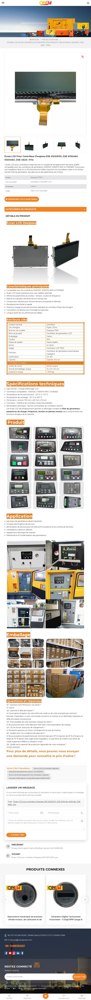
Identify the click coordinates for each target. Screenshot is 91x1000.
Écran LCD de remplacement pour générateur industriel (28, 775)
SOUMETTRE (79, 977)
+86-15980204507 (15, 945)
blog (20, 988)
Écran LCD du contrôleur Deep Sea (46, 768)
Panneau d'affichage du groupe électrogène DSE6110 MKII (29, 778)
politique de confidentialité (36, 988)
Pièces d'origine (50, 40)
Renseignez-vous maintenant (23, 199)
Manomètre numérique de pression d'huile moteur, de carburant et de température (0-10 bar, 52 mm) (25, 918)
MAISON (35, 40)
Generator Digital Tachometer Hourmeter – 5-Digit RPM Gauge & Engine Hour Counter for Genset (65, 918)
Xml (14, 988)
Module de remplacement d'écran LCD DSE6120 (26, 772)
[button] (85, 899)
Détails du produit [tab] (18, 216)
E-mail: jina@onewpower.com (20, 940)
